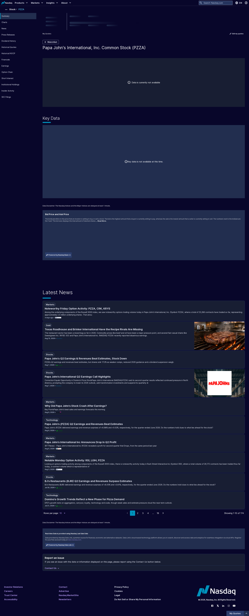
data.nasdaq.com (74, 540)
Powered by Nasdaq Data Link (60, 545)
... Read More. (101, 221)
